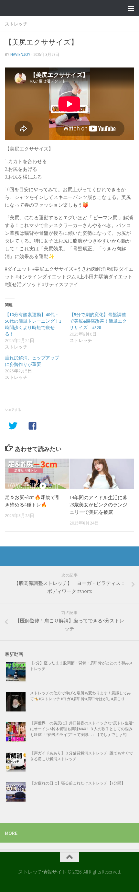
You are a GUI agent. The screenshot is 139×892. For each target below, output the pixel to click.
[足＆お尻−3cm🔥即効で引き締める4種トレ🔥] (37, 474)
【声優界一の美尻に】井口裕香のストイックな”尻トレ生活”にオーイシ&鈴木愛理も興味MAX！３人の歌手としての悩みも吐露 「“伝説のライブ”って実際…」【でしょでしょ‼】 (82, 729)
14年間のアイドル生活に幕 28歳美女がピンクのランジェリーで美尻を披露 (101, 504)
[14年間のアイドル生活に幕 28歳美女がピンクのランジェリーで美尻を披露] (102, 474)
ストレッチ (16, 24)
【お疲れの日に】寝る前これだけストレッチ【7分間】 (77, 783)
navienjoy (20, 54)
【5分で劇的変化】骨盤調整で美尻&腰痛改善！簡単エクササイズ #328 (98, 321)
